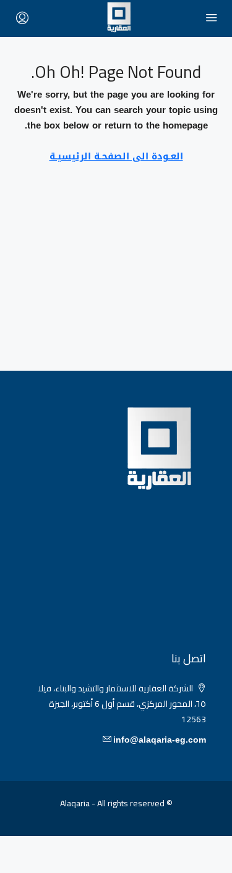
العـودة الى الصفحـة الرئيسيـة (116, 156)
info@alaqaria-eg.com (159, 740)
